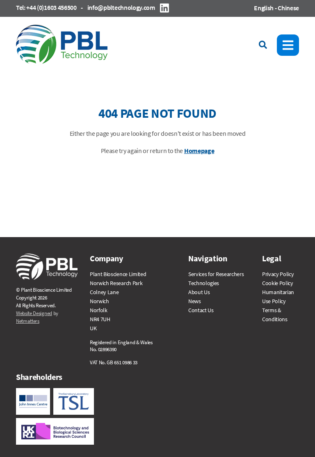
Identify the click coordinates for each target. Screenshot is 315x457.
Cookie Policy (277, 283)
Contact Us (201, 310)
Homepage (199, 150)
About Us (199, 292)
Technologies (203, 283)
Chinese (288, 8)
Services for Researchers (216, 274)
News (194, 301)
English (264, 8)
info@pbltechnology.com (121, 7)
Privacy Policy (278, 274)
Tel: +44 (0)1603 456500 (46, 7)
